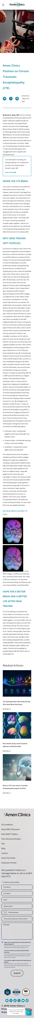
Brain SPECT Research (10, 829)
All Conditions (7, 825)
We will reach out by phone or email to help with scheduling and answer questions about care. (17, 945)
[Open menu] (3, 5)
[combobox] (4, 912)
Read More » (7, 709)
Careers (4, 853)
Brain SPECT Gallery (9, 834)
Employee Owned (8, 863)
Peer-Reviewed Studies (11, 839)
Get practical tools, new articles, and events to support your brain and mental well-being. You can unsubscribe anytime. (17, 964)
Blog (3, 848)
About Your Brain (8, 858)
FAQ (3, 844)
